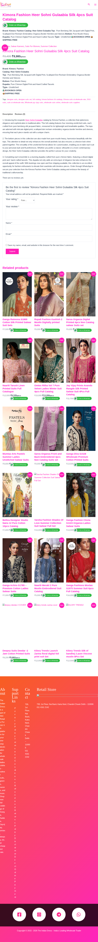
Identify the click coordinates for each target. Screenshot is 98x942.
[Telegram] (59, 914)
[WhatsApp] (78, 914)
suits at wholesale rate (15, 102)
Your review (12, 206)
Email (9, 234)
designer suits (12, 99)
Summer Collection (49, 46)
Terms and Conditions (15, 760)
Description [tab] (8, 114)
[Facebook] (19, 914)
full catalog (37, 99)
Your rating (12, 199)
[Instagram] (39, 914)
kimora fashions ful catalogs (52, 99)
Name (9, 223)
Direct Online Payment (15, 877)
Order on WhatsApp (17, 25)
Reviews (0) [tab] (20, 114)
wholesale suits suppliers (70, 102)
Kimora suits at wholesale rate (75, 99)
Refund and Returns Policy (15, 810)
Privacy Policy (15, 722)
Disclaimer (15, 846)
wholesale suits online (52, 102)
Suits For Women (32, 46)
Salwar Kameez (17, 46)
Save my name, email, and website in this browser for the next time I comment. (41, 245)
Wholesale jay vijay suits (34, 102)
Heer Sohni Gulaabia (33, 120)
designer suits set (25, 99)
